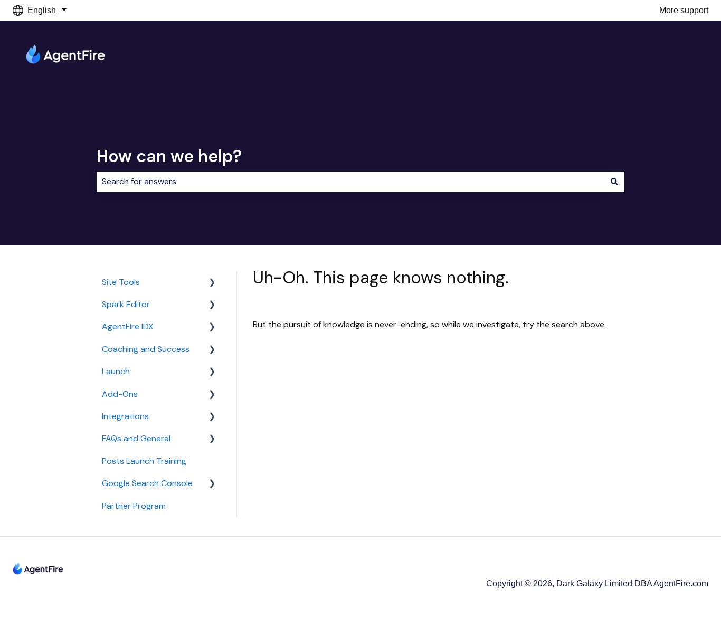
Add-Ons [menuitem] (120, 394)
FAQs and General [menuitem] (136, 438)
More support (683, 10)
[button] (212, 283)
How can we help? (169, 156)
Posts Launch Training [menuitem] (144, 461)
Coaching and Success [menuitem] (145, 349)
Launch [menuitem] (116, 371)
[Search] (614, 182)
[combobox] (350, 182)
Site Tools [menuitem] (121, 282)
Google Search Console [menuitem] (147, 483)
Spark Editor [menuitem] (126, 304)
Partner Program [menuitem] (134, 505)
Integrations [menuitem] (125, 416)
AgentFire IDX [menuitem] (128, 326)
